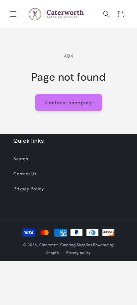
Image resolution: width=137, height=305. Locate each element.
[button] (13, 14)
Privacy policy (78, 252)
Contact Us (25, 173)
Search (20, 158)
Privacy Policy (28, 188)
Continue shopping (68, 102)
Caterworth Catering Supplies (65, 244)
